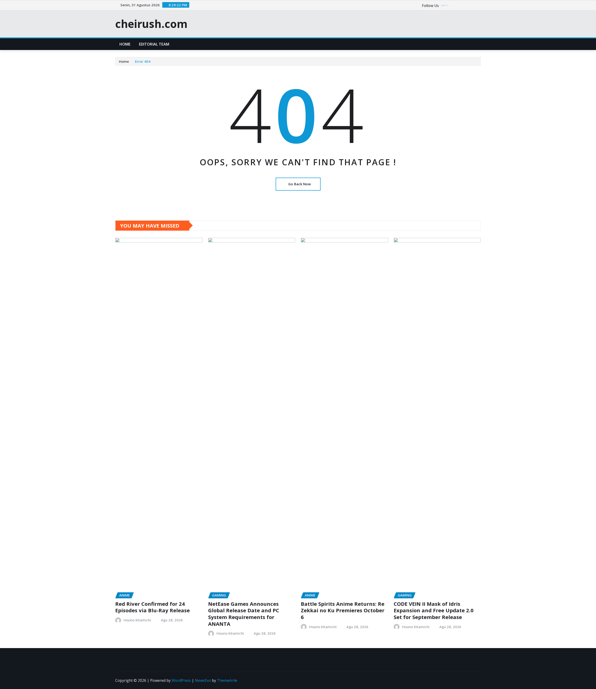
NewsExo (203, 680)
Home (125, 44)
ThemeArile (227, 680)
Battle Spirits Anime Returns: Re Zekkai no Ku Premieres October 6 (342, 610)
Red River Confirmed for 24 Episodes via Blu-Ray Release (152, 607)
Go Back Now (299, 184)
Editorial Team (154, 44)
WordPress (181, 680)
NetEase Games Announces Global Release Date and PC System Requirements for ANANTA (243, 613)
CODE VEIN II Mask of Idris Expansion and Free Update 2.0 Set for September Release (434, 610)
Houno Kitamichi (137, 620)
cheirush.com (151, 24)
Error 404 (142, 61)
